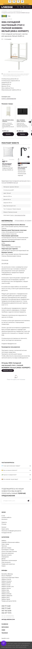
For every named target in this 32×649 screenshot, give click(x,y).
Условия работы (6, 517)
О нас (3, 515)
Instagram (5, 627)
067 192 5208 (6, 611)
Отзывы (4, 524)
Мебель (4, 540)
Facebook (5, 624)
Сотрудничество (6, 532)
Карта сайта (5, 529)
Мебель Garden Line (8, 586)
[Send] (28, 501)
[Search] (18, 7)
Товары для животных (8, 564)
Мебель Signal (6, 599)
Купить (8, 134)
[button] (10, 71)
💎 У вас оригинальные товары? (11, 466)
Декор (3, 558)
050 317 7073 (6, 613)
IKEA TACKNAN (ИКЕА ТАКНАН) (21, 120)
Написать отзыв (7, 370)
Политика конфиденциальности (11, 530)
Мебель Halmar (6, 588)
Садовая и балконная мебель (10, 542)
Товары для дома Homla (9, 601)
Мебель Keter (6, 592)
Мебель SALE (5, 597)
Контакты (4, 519)
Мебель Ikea (5, 590)
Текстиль (4, 546)
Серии (3, 566)
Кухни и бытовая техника (9, 551)
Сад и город (5, 544)
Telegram (5, 633)
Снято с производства (15, 11)
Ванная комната (6, 555)
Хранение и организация (9, 560)
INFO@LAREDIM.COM (8, 619)
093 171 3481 (6, 606)
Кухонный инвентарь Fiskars (10, 577)
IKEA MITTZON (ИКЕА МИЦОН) (8, 120)
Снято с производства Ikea (17, 215)
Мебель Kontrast (6, 593)
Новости (4, 522)
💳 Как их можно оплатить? (9, 470)
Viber (3, 630)
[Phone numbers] (20, 7)
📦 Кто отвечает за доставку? (10, 479)
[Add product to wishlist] (13, 148)
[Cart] (23, 7)
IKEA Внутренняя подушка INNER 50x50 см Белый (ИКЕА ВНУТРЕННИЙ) (8, 164)
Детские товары (6, 548)
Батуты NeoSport (6, 575)
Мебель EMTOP (6, 583)
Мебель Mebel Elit (7, 595)
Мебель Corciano (7, 581)
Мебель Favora (6, 584)
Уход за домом (6, 562)
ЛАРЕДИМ (4, 11)
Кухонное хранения (8, 553)
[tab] (16, 466)
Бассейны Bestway (7, 574)
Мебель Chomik (6, 579)
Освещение (5, 557)
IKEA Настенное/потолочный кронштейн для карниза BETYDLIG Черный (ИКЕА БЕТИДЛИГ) (23, 168)
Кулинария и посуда (8, 549)
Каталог (4, 527)
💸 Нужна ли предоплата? (9, 474)
